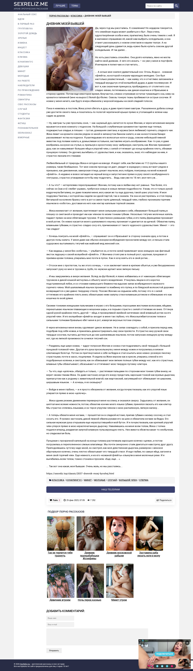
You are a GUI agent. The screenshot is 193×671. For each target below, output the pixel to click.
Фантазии (24, 118)
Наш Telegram (110, 489)
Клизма (22, 57)
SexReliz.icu (25, 664)
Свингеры (24, 99)
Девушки (23, 66)
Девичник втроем (60, 599)
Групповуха (25, 28)
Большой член (128, 480)
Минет (88, 480)
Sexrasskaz (25, 133)
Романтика (25, 95)
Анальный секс (27, 14)
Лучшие (60, 5)
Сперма (143, 480)
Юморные (24, 137)
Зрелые (22, 38)
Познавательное (28, 128)
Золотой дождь (27, 33)
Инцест (22, 47)
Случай (112, 480)
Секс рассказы (27, 104)
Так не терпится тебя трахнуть (60, 554)
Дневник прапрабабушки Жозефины (89, 555)
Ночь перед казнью (89, 599)
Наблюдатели (26, 85)
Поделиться (165, 500)
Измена (22, 43)
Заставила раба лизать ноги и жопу (148, 554)
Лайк (56, 500)
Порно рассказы (59, 16)
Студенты (24, 114)
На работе (24, 81)
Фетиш (22, 123)
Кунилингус (74, 480)
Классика (76, 16)
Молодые (99, 480)
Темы (74, 5)
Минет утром (119, 599)
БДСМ (21, 19)
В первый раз (26, 24)
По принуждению (29, 90)
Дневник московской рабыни (119, 554)
